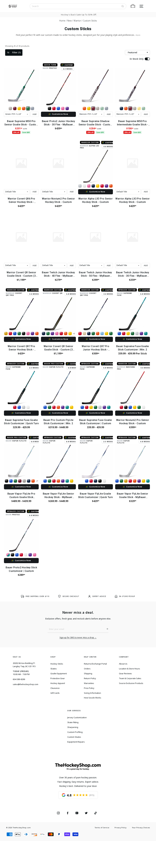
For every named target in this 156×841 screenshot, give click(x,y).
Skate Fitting (72, 722)
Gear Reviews (125, 673)
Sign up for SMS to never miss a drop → (78, 637)
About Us (123, 663)
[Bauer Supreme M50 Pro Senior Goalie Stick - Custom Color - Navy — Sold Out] (32, 108)
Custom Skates (74, 737)
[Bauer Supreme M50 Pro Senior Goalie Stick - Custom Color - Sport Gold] (19, 108)
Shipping (88, 673)
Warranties (89, 683)
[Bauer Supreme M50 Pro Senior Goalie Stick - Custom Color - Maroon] (14, 108)
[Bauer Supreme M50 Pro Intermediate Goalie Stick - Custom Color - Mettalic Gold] (134, 108)
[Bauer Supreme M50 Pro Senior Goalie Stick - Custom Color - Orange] (23, 108)
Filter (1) (16, 52)
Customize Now (60, 114)
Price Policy (89, 688)
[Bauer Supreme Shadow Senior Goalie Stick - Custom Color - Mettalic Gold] (97, 108)
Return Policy (90, 678)
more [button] (138, 35)
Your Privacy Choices (141, 827)
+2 (74, 333)
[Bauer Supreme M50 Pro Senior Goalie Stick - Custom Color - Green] (28, 108)
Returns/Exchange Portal (95, 663)
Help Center (90, 657)
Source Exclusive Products (131, 683)
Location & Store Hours (129, 668)
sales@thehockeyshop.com (25, 684)
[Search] (122, 6)
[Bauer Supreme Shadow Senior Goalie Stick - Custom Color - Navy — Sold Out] (106, 108)
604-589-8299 (19, 679)
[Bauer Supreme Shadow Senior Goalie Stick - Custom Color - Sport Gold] (88, 108)
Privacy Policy (120, 827)
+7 (37, 481)
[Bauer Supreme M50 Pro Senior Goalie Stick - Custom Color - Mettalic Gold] (10, 108)
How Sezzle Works (92, 697)
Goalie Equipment (58, 673)
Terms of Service (102, 827)
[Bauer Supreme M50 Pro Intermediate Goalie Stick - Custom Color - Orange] (126, 108)
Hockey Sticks (56, 663)
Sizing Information (92, 693)
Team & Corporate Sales (130, 678)
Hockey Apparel (57, 683)
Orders (87, 668)
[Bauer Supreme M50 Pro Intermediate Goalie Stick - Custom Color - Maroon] (130, 108)
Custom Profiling (75, 732)
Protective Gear (57, 678)
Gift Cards (55, 693)
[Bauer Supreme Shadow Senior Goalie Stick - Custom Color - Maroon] (93, 108)
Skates (53, 668)
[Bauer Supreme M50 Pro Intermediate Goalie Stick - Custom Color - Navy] (121, 108)
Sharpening (72, 727)
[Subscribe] (106, 629)
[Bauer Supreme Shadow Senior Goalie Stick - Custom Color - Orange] (84, 108)
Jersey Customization (77, 717)
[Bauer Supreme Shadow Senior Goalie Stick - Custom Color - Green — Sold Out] (102, 108)
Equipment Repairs (76, 741)
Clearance (55, 688)
